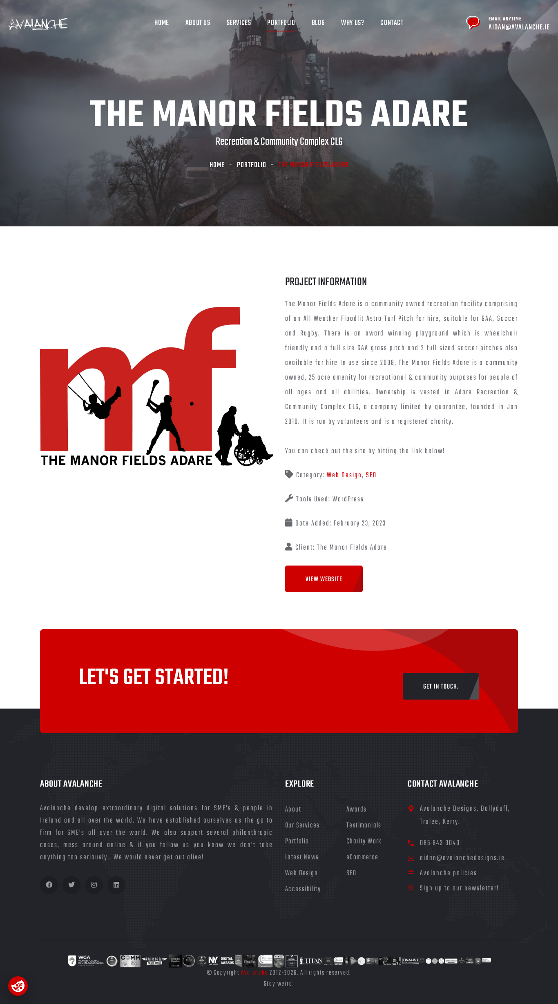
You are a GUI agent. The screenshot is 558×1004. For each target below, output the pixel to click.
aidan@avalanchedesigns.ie (462, 858)
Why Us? (352, 23)
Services (239, 23)
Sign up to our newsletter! (459, 888)
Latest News (302, 857)
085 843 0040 (440, 843)
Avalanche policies (448, 873)
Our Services (302, 826)
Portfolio (281, 23)
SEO (371, 475)
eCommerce (362, 857)
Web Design (344, 475)
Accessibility (303, 889)
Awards (356, 810)
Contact (391, 23)
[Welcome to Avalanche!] (38, 25)
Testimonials (364, 826)
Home (161, 23)
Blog (318, 23)
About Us (197, 23)
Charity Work (364, 841)
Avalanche (254, 973)
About (293, 810)
